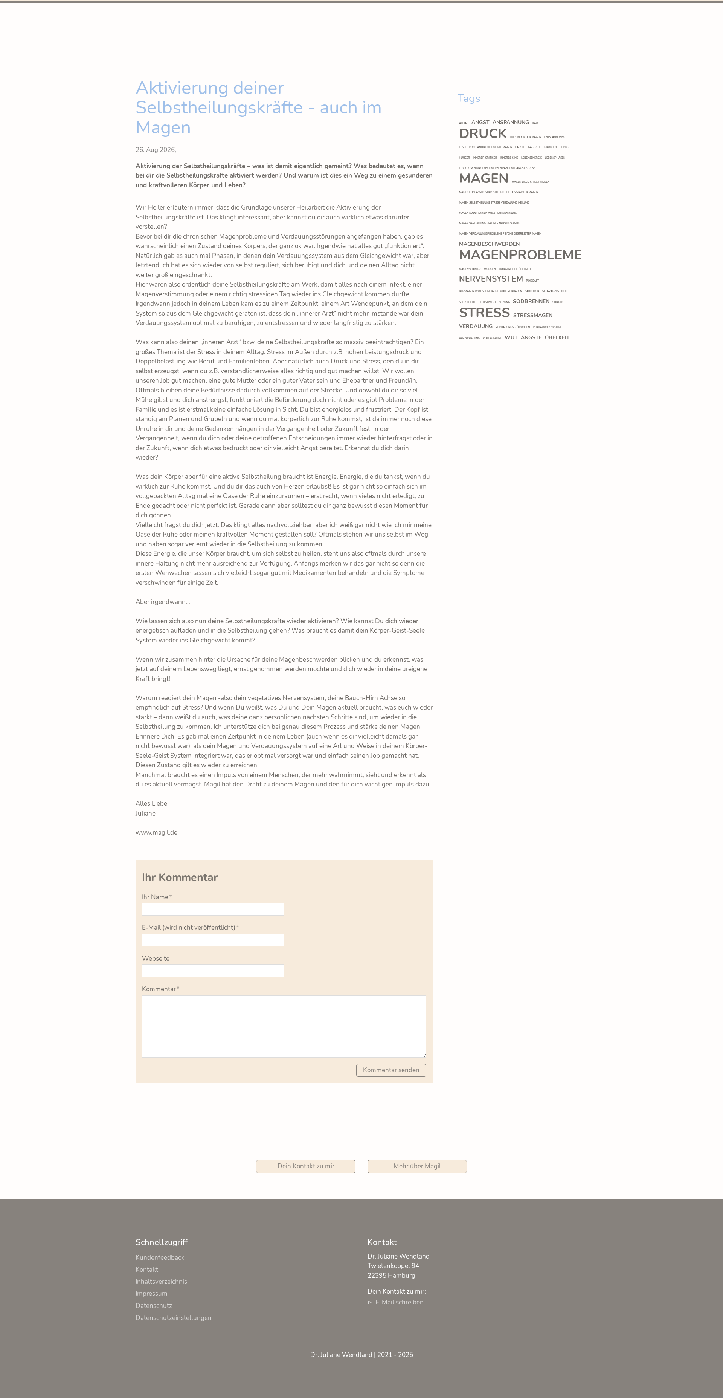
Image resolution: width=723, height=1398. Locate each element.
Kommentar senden (391, 1070)
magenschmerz (470, 269)
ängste (531, 337)
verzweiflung (469, 338)
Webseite (155, 958)
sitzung (504, 302)
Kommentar (161, 989)
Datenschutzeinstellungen (174, 1318)
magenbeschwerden (489, 244)
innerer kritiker (485, 157)
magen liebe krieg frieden (530, 182)
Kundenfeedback (160, 1257)
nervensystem (491, 279)
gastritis (534, 147)
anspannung (511, 122)
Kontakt (147, 1269)
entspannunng (554, 137)
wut (511, 337)
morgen (490, 269)
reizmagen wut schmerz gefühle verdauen (490, 291)
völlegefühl (492, 338)
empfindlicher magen (525, 137)
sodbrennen (531, 301)
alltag (463, 123)
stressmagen (532, 315)
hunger (464, 157)
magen (484, 178)
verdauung (476, 326)
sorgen (557, 302)
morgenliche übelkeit (515, 269)
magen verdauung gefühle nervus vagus (489, 223)
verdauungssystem (547, 327)
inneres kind (509, 157)
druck (483, 133)
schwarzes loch (554, 291)
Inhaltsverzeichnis (161, 1281)
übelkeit (557, 337)
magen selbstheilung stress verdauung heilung (494, 202)
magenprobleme (520, 255)
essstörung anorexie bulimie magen (485, 147)
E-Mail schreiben (399, 1302)
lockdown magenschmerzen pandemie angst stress (497, 168)
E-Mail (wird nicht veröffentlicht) (190, 927)
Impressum (152, 1293)
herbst (565, 147)
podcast (532, 280)
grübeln (550, 147)
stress (484, 312)
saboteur (532, 291)
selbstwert (487, 302)
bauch (536, 123)
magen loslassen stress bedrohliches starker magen (498, 192)
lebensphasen (555, 157)
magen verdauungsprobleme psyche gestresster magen (500, 233)
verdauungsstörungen (513, 327)
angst (480, 122)
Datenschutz (154, 1305)
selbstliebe (467, 302)
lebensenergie (531, 157)
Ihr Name (157, 897)
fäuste (520, 147)
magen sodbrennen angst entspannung (488, 213)
